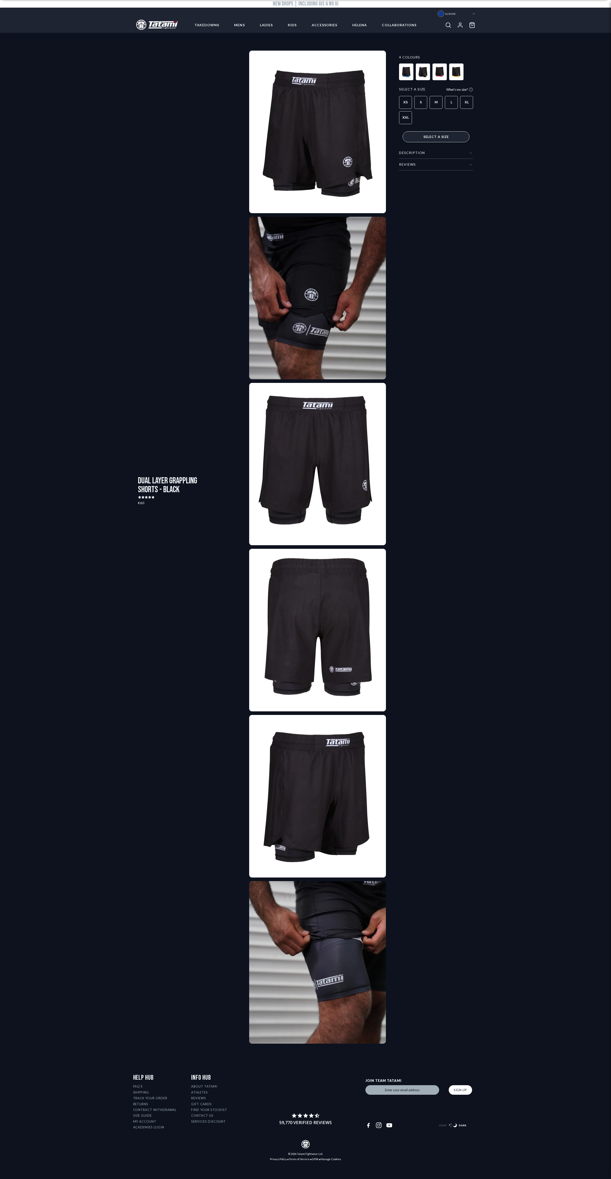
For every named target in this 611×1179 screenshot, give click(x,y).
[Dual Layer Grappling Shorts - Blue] (406, 71)
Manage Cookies (331, 1159)
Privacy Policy (278, 1159)
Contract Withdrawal (155, 1110)
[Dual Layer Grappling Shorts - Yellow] (456, 71)
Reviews (198, 1098)
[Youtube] (389, 1125)
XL (467, 102)
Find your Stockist (209, 1110)
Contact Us (202, 1115)
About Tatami (204, 1086)
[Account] (460, 25)
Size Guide (142, 1115)
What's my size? (457, 89)
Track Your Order (150, 1098)
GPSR (315, 1159)
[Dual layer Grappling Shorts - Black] (423, 71)
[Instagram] (379, 1125)
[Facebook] (368, 1125)
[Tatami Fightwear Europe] (155, 25)
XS (405, 102)
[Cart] (472, 25)
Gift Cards (201, 1104)
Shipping (141, 1092)
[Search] (448, 25)
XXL (405, 117)
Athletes (199, 1092)
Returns (140, 1104)
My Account (145, 1121)
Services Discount (208, 1121)
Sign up (460, 1090)
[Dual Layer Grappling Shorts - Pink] (439, 71)
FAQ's (138, 1086)
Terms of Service (299, 1159)
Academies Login (148, 1127)
